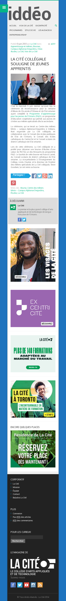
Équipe (16, 491)
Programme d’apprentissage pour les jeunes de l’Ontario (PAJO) (33, 115)
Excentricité (41, 26)
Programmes (15, 30)
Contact (16, 494)
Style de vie (30, 30)
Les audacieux (45, 30)
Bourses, (37, 46)
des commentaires (23, 520)
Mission (16, 487)
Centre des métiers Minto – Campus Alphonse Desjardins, (27, 189)
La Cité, (21, 51)
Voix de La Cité (26, 26)
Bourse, (24, 188)
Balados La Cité (19, 497)
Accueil (12, 26)
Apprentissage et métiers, (22, 46)
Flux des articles (22, 517)
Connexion (17, 513)
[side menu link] (4, 8)
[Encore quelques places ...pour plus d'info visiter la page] (33, 431)
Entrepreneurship (17, 35)
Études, (14, 193)
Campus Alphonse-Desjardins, (24, 49)
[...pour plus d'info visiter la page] (33, 229)
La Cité (33, 44)
